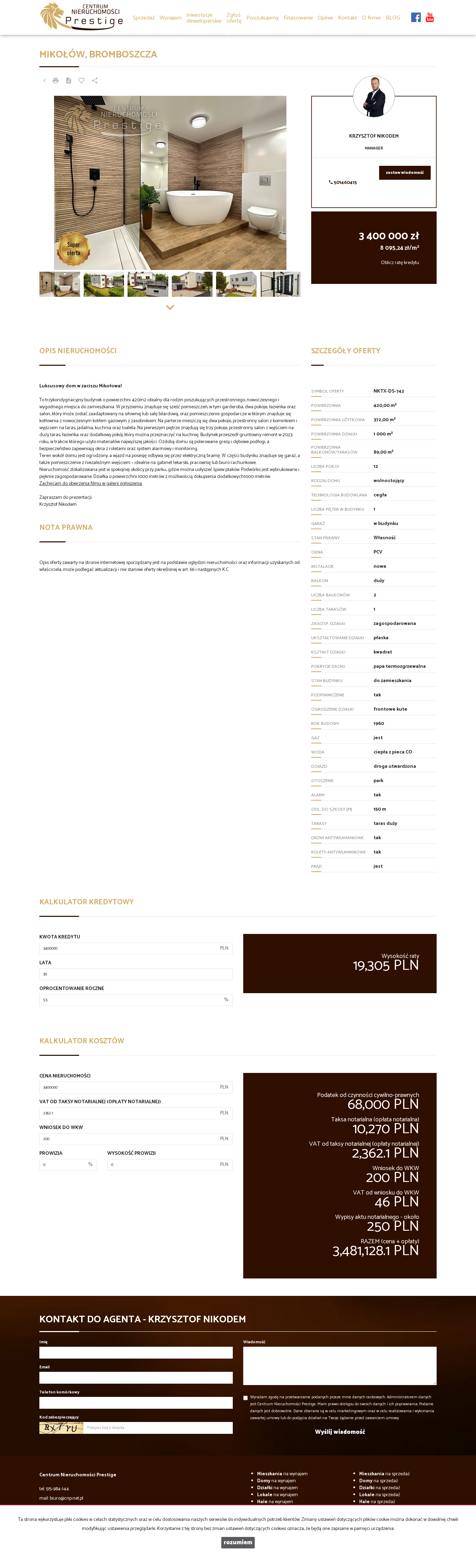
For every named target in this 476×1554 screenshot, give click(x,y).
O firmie (371, 18)
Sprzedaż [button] (144, 18)
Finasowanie (298, 18)
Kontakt (347, 18)
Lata (45, 963)
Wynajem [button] (171, 18)
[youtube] (429, 13)
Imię (43, 1342)
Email (44, 1367)
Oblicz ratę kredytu (400, 263)
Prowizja (50, 1153)
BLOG (393, 18)
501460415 (345, 183)
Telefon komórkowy (59, 1392)
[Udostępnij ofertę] (94, 81)
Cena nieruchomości (65, 1076)
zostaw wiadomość (405, 173)
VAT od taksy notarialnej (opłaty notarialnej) (100, 1102)
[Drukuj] (56, 81)
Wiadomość (254, 1342)
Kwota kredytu (59, 937)
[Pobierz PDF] (68, 81)
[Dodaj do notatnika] (82, 81)
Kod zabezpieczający (59, 1417)
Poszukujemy (262, 18)
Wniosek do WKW (61, 1127)
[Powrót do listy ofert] (44, 81)
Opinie (325, 18)
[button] (234, 13)
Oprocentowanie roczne (71, 988)
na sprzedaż (384, 1474)
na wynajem (282, 1474)
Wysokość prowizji (131, 1153)
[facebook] (416, 13)
